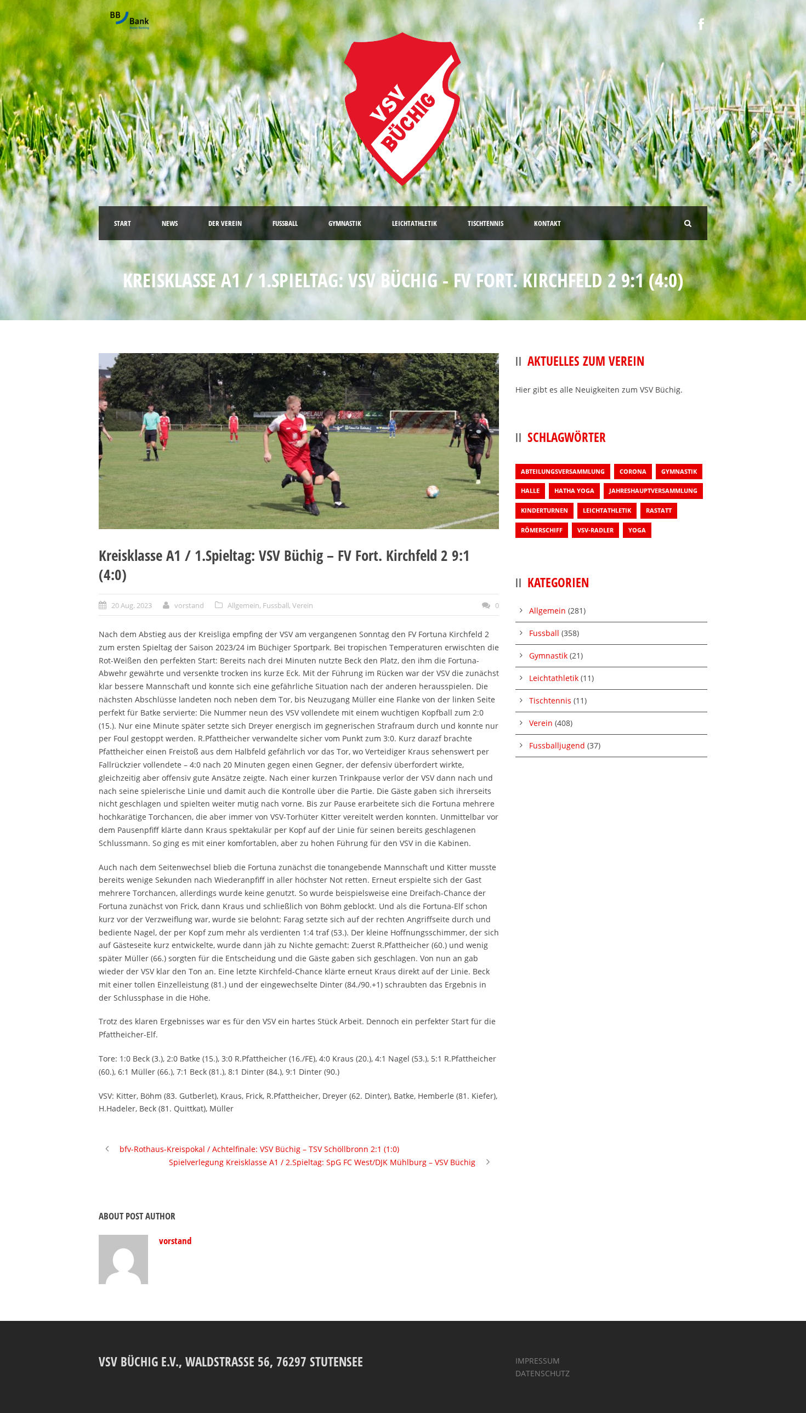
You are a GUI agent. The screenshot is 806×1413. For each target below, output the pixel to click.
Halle (530, 490)
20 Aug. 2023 (131, 605)
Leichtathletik (607, 510)
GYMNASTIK (344, 223)
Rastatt (659, 510)
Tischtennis (550, 700)
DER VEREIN (225, 223)
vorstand (189, 605)
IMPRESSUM (537, 1360)
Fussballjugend (557, 745)
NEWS (170, 223)
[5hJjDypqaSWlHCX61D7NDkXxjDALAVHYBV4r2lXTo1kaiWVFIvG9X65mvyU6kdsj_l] (299, 441)
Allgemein (243, 605)
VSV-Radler (595, 530)
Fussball (276, 605)
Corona (633, 471)
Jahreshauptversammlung (653, 490)
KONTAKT (547, 223)
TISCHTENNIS (485, 223)
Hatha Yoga (574, 490)
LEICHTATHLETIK (414, 223)
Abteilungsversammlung (563, 471)
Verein (302, 605)
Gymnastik (679, 471)
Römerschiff (542, 530)
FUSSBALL (285, 223)
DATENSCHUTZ (542, 1373)
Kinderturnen (544, 510)
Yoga (637, 530)
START (122, 223)
